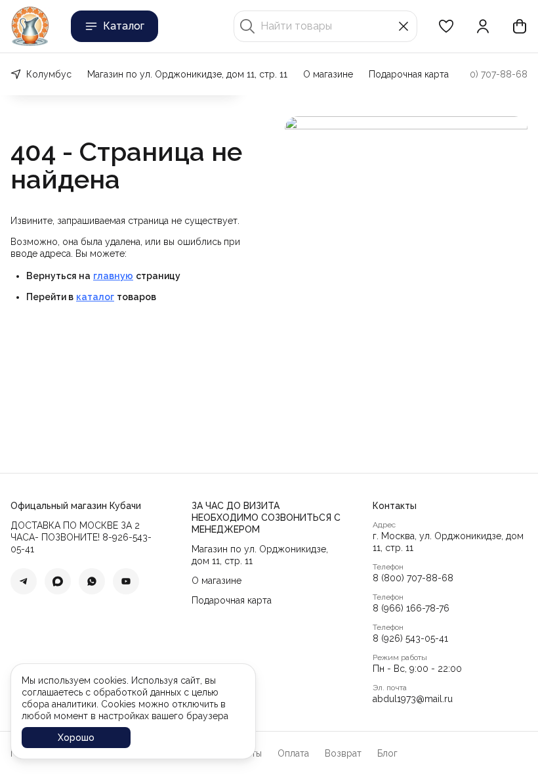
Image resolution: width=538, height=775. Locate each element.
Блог (387, 753)
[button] (446, 26)
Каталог (123, 26)
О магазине (328, 74)
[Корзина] (520, 26)
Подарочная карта (409, 74)
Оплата (293, 753)
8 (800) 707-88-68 (413, 578)
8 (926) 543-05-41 (410, 638)
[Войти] (483, 26)
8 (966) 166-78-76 (411, 608)
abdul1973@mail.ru (413, 699)
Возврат (343, 753)
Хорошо (76, 737)
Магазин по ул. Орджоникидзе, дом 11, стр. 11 (187, 74)
